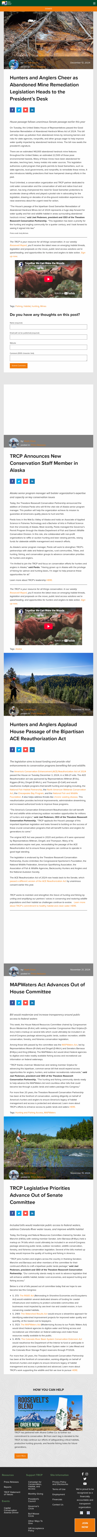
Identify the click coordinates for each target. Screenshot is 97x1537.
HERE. (49, 580)
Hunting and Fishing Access (29, 1112)
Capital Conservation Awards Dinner (11, 1510)
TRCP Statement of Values (12, 1493)
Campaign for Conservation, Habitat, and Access (35, 1485)
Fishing (18, 306)
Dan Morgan (30, 709)
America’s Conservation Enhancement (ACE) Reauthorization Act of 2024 (50, 771)
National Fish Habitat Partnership (26, 789)
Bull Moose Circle (33, 1514)
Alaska (18, 649)
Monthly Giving (35, 1493)
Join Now (85, 1525)
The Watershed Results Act (34, 1313)
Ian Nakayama (31, 62)
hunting (35, 306)
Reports (7, 1487)
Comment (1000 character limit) (22, 353)
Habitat (27, 306)
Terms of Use (58, 1489)
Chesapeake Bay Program (31, 793)
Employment (58, 1494)
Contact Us (57, 1504)
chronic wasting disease (66, 797)
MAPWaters (50, 1112)
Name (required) (16, 323)
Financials (57, 1499)
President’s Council (33, 1500)
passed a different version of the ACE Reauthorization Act (38, 881)
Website (13, 343)
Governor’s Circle (33, 1507)
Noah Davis (30, 441)
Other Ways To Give (35, 1522)
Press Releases (38, 66)
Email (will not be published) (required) (24, 333)
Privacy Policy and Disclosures (60, 1483)
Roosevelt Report (18, 245)
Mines (43, 306)
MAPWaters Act (69, 1044)
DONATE (48, 9)
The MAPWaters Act (31, 1324)
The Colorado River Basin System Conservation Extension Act (51, 1339)
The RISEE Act (27, 1295)
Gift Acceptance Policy (36, 1529)
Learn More (21, 1456)
